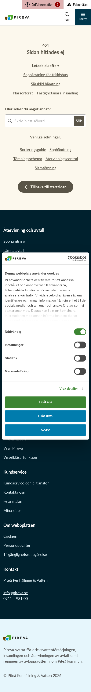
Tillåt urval (45, 416)
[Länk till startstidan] (17, 17)
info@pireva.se (15, 592)
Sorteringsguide (33, 149)
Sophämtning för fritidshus (45, 74)
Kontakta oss (14, 492)
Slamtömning (45, 167)
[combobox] (44, 121)
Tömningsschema (27, 158)
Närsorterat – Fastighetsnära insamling (45, 93)
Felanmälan (12, 501)
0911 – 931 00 (15, 598)
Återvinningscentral (62, 158)
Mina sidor (12, 510)
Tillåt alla (45, 402)
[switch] (80, 345)
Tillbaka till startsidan (48, 186)
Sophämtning (60, 149)
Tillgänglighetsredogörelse (25, 554)
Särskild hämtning (45, 83)
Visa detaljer (68, 388)
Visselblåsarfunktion (20, 457)
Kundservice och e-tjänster (26, 483)
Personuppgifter (16, 545)
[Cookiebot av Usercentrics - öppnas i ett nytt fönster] (67, 258)
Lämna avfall (13, 250)
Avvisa (46, 430)
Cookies (10, 536)
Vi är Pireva (13, 448)
